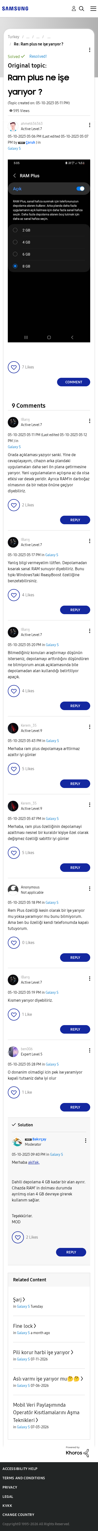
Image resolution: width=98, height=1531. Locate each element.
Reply (75, 520)
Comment (73, 382)
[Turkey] (15, 8)
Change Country (18, 1515)
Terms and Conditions (24, 1478)
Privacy (10, 1487)
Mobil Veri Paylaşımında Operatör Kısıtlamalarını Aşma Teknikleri (46, 1412)
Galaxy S (14, 148)
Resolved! (38, 56)
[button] (81, 125)
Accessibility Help (20, 1469)
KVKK (7, 1506)
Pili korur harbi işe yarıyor (41, 1352)
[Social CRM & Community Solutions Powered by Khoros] (77, 1451)
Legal (8, 1497)
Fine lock (23, 1326)
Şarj (17, 1300)
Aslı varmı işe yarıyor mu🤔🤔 (46, 1379)
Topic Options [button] (81, 50)
